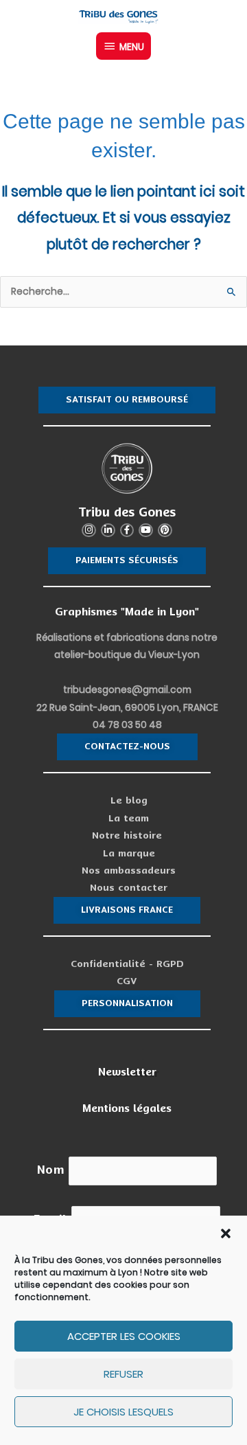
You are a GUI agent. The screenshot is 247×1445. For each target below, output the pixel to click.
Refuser (123, 1374)
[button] (226, 1233)
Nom (50, 1170)
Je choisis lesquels (123, 1411)
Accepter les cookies (123, 1336)
